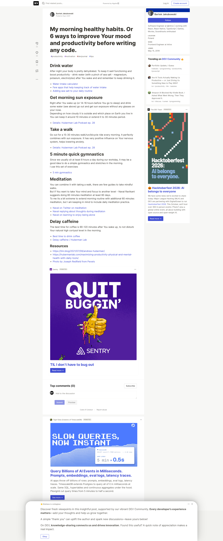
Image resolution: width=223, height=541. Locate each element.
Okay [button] (45, 536)
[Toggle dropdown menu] (135, 269)
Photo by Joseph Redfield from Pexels (74, 261)
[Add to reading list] (37, 63)
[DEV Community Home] (36, 3)
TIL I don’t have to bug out (72, 364)
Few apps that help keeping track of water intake (80, 87)
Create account (180, 3)
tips (91, 56)
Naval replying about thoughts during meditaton (79, 211)
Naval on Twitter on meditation (70, 207)
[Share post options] (37, 79)
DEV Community (171, 59)
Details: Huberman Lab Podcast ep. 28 (74, 122)
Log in (166, 3)
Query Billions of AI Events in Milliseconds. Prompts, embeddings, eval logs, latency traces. (91, 473)
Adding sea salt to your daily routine (72, 91)
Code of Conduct (86, 410)
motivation (70, 56)
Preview (71, 402)
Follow (168, 20)
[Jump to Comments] (37, 53)
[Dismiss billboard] (192, 504)
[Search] (43, 3)
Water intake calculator (65, 84)
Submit (59, 402)
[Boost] (37, 70)
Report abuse (102, 410)
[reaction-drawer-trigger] (37, 44)
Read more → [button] (58, 370)
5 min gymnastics (62, 172)
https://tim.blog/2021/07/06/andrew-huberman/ (79, 251)
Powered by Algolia (110, 3)
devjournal (82, 56)
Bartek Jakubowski (64, 13)
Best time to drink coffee (66, 236)
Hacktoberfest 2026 (157, 204)
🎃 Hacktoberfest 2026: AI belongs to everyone (166, 189)
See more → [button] (57, 497)
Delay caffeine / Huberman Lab (70, 239)
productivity (57, 56)
